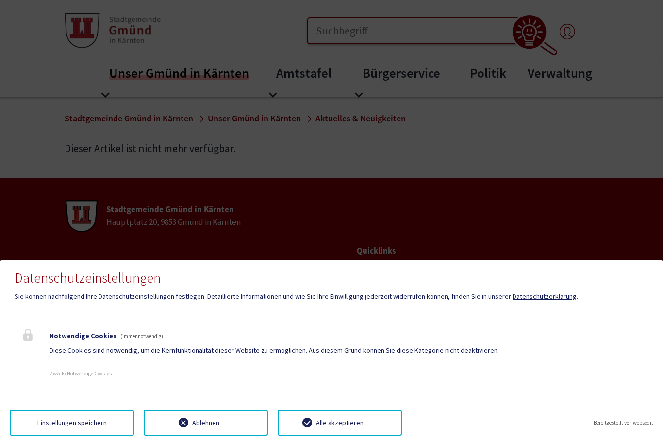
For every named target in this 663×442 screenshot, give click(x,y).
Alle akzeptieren (340, 422)
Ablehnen (205, 422)
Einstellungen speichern (72, 422)
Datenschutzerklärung (545, 296)
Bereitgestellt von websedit (623, 422)
